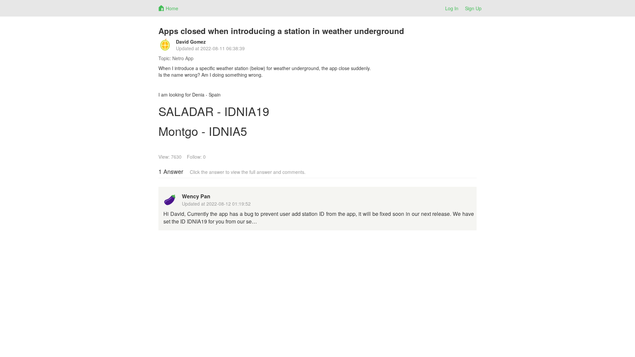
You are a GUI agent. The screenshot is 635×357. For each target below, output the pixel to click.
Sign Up (473, 8)
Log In (451, 8)
